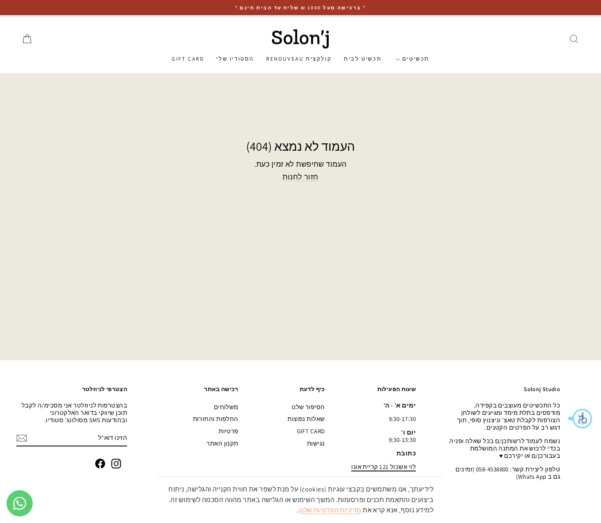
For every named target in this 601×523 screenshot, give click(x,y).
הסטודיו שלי (235, 58)
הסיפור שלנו (308, 407)
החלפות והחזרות (215, 419)
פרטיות (228, 431)
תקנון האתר (222, 443)
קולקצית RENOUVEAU (299, 58)
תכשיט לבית (362, 58)
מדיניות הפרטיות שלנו (330, 510)
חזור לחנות (300, 176)
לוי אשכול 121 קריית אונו (383, 467)
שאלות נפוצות (306, 419)
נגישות (316, 443)
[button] (580, 418)
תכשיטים (414, 58)
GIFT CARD (188, 58)
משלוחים (226, 407)
